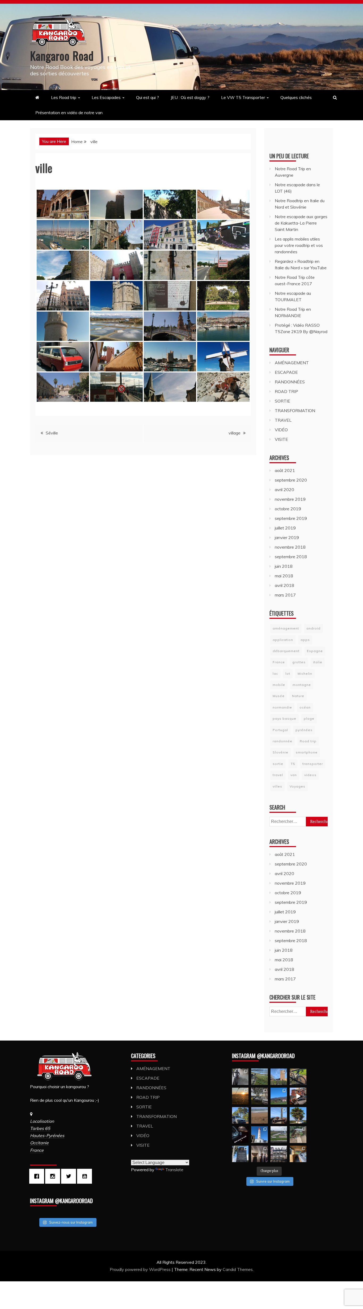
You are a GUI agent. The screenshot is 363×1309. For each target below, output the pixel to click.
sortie (278, 764)
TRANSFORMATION (295, 410)
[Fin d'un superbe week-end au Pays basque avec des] (259, 1096)
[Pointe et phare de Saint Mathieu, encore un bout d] (259, 1134)
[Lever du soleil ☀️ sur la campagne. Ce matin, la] (240, 1096)
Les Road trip (63, 97)
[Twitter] (70, 1176)
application (283, 640)
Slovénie (280, 752)
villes (277, 786)
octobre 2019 (288, 508)
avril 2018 (284, 585)
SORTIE (282, 401)
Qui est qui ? (147, 97)
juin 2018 (284, 566)
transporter (312, 764)
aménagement (286, 628)
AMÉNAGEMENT (292, 362)
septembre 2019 (291, 518)
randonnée (282, 741)
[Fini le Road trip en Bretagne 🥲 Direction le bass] (259, 1115)
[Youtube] (86, 1176)
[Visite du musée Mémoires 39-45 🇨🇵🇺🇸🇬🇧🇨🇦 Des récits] (279, 1134)
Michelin (305, 674)
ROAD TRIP (286, 391)
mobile (279, 685)
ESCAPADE (286, 372)
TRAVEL (283, 420)
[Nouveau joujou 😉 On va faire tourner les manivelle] (298, 1076)
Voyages (297, 786)
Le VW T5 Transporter (243, 97)
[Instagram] (54, 1176)
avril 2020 (284, 489)
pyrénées (304, 730)
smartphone (307, 752)
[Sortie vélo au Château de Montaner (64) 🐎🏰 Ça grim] (279, 1076)
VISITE (281, 439)
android (313, 628)
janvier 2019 (287, 537)
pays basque (284, 718)
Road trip (308, 741)
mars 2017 (285, 595)
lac (275, 674)
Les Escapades (106, 97)
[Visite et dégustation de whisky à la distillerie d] (240, 1154)
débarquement (286, 651)
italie (317, 662)
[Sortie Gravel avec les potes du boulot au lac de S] (259, 1076)
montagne (302, 685)
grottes (299, 662)
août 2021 (285, 470)
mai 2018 (284, 575)
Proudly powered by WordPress (141, 1269)
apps (305, 640)
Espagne (315, 651)
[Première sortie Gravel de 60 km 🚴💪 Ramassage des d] (240, 1076)
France (279, 662)
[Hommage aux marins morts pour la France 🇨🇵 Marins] (279, 1115)
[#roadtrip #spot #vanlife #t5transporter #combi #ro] (240, 1134)
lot (287, 674)
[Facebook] (38, 1176)
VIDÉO (281, 429)
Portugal (280, 730)
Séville (52, 433)
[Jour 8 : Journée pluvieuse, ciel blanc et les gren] (279, 1154)
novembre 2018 (290, 547)
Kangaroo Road (62, 55)
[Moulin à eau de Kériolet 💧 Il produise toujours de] (298, 1134)
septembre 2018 (291, 556)
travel (278, 775)
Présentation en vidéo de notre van (69, 112)
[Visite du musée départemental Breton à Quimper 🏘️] (259, 1154)
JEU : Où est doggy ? (190, 97)
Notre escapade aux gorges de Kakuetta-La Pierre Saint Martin (301, 223)
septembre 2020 (291, 480)
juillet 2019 (285, 528)
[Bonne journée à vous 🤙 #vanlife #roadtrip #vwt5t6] (298, 1115)
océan (305, 707)
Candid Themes (238, 1269)
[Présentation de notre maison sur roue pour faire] (298, 1154)
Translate (174, 1169)
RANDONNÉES (290, 381)
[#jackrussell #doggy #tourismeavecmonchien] (298, 1096)
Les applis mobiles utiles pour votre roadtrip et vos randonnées (299, 245)
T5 (293, 764)
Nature (298, 696)
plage (309, 718)
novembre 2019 (290, 499)
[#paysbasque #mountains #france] (279, 1096)
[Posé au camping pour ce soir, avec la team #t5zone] (240, 1115)
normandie (282, 707)
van (293, 775)
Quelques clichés (296, 97)
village (234, 433)
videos (310, 775)
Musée (279, 696)
